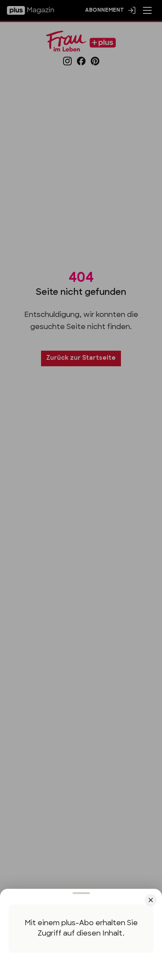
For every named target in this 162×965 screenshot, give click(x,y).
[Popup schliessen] (81, 482)
